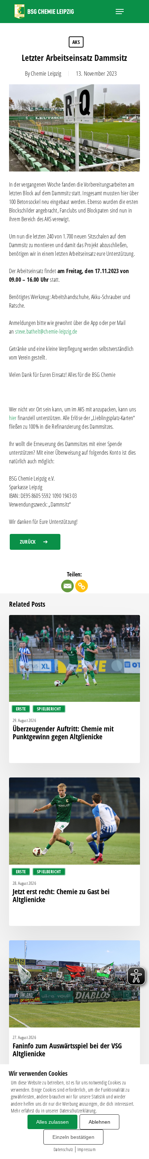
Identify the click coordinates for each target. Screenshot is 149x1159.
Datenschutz (63, 1149)
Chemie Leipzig (46, 73)
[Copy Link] (81, 586)
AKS (76, 42)
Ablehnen (99, 1122)
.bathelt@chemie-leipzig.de (46, 331)
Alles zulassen (52, 1122)
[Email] (67, 586)
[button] (120, 11)
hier (13, 418)
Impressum (86, 1149)
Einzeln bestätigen (73, 1137)
